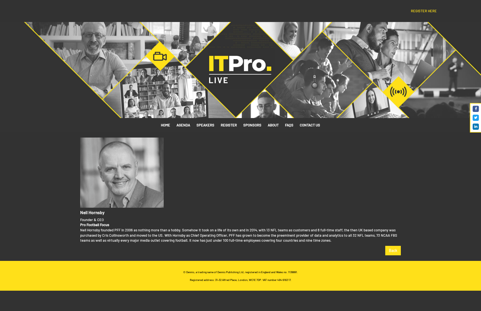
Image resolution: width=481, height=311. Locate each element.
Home (165, 125)
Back (393, 250)
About (273, 125)
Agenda (183, 125)
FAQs (289, 125)
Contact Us (310, 125)
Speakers (205, 125)
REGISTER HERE (424, 11)
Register (229, 125)
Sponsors (252, 125)
